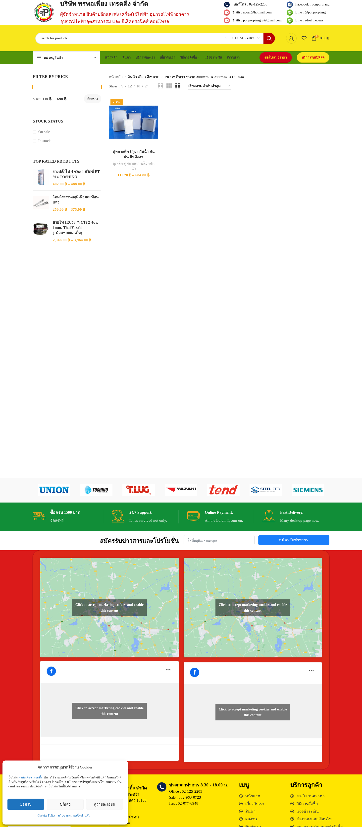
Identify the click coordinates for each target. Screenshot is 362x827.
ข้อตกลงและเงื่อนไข (314, 819)
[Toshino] (96, 490)
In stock (44, 141)
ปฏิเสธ (65, 804)
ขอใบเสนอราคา (275, 57)
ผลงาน (251, 819)
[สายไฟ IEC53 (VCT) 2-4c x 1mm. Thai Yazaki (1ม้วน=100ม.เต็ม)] (41, 231)
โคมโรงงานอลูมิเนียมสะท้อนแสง (76, 199)
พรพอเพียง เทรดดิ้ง (30, 777)
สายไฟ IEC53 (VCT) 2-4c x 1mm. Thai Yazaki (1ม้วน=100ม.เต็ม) (75, 227)
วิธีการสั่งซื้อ (307, 804)
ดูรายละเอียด (104, 804)
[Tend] (223, 490)
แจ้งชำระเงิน (308, 811)
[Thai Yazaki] (181, 490)
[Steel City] (266, 490)
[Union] (54, 490)
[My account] (291, 38)
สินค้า (250, 811)
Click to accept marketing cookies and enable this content (109, 607)
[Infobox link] (66, 517)
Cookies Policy (46, 815)
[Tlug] (138, 490)
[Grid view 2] (160, 86)
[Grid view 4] (177, 86)
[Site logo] (44, 12)
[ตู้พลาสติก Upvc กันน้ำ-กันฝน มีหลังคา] (133, 122)
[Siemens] (308, 490)
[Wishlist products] (304, 38)
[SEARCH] (269, 38)
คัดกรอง (92, 99)
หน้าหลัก (116, 77)
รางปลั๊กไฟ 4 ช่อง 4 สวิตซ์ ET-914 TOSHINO (77, 174)
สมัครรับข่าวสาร (293, 540)
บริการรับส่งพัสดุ (313, 57)
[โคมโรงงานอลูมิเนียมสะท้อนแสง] (41, 203)
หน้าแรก (252, 796)
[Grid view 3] (168, 86)
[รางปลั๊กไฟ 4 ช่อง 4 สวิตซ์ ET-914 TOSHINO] (41, 178)
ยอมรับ (26, 804)
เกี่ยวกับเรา (254, 804)
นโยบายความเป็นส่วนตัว (74, 815)
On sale (44, 132)
